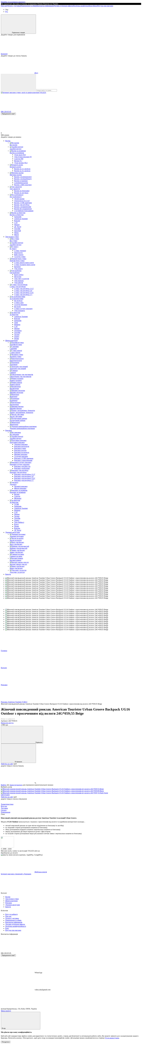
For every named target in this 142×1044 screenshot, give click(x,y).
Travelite (17, 229)
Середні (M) (18, 159)
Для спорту (18, 269)
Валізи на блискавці (21, 191)
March (16, 235)
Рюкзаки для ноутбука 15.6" (24, 478)
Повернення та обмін (29, 6)
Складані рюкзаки (21, 456)
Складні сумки (19, 257)
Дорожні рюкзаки (21, 444)
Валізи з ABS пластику (23, 185)
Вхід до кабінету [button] (11, 914)
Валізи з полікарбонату (23, 179)
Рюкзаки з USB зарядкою (23, 458)
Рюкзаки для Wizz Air (22, 466)
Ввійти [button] (3, 785)
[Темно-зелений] (54, 793)
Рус (6, 12)
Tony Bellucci (19, 522)
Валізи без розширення (23, 209)
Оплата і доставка (14, 6)
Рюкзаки (8, 430)
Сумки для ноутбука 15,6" (24, 293)
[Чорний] (52, 791)
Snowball (17, 231)
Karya (16, 524)
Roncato (17, 221)
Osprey (16, 336)
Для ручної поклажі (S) (23, 157)
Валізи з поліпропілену (23, 177)
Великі (16, 494)
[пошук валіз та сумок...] (18, 83)
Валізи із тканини (21, 181)
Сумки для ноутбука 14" (23, 291)
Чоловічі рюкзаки (21, 486)
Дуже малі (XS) (20, 155)
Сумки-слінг (19, 303)
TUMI (16, 504)
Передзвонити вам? (8, 114)
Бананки (17, 267)
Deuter (16, 338)
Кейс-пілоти (18, 255)
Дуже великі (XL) (21, 163)
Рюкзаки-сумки (20, 448)
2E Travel (17, 227)
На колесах (18, 301)
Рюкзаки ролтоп (20, 450)
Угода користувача (112, 1038)
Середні (17, 496)
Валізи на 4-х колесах (22, 171)
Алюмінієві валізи (21, 183)
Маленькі (17, 498)
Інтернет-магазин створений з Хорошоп (16, 874)
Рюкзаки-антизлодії (21, 446)
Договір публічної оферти (63, 6)
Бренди (8, 574)
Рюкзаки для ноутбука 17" (24, 480)
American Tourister (21, 219)
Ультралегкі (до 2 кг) (22, 201)
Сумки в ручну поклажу (23, 309)
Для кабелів (18, 283)
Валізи (7, 141)
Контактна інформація (45, 6)
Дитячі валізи (19, 199)
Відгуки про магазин (105, 6)
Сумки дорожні (20, 251)
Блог (95, 6)
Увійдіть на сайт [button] (7, 764)
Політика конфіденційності (83, 6)
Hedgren (17, 325)
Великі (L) (18, 161)
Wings (16, 233)
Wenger (17, 225)
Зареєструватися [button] (16, 785)
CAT (16, 223)
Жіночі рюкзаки (20, 488)
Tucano (16, 334)
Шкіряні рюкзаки (20, 454)
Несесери (17, 277)
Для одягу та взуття (21, 279)
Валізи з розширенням (22, 207)
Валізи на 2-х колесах (22, 169)
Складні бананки (20, 305)
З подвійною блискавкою (23, 211)
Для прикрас (19, 281)
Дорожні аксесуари (12, 532)
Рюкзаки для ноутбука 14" (24, 476)
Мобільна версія (40, 872)
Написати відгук (7, 723)
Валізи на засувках (21, 193)
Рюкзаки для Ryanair (22, 468)
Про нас (4, 6)
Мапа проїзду (6, 1011)
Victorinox (18, 331)
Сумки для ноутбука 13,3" (24, 289)
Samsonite (17, 217)
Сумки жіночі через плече (24, 263)
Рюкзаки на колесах (21, 452)
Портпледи (18, 253)
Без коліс (17, 307)
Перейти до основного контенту (13, 2)
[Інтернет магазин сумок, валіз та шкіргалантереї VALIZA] (7, 847)
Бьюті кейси (18, 275)
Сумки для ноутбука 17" (23, 295)
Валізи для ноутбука (21, 205)
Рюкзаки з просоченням (23, 460)
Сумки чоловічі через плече (24, 265)
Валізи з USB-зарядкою (23, 203)
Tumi (16, 323)
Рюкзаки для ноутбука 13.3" (24, 474)
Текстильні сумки (12, 237)
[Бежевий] (52, 789)
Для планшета (19, 311)
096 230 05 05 (6, 112)
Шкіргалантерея (11, 340)
